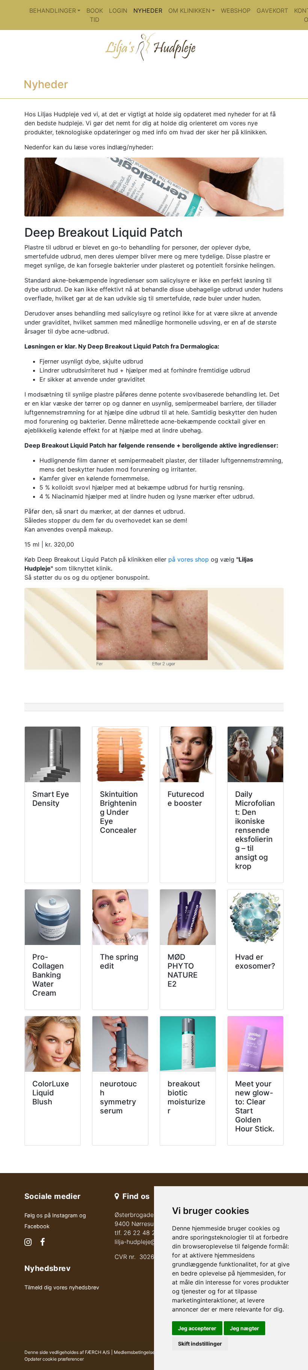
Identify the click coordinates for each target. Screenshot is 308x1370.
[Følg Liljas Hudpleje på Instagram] (28, 1243)
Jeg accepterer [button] (197, 1328)
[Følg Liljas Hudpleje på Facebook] (42, 1243)
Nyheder (147, 10)
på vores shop (188, 559)
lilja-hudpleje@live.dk (144, 1241)
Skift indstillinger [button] (200, 1343)
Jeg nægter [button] (244, 1328)
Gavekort (272, 10)
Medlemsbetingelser (135, 1352)
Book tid (94, 15)
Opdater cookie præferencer (54, 1359)
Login (118, 10)
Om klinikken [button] (189, 10)
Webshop (236, 10)
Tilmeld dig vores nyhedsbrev (61, 1287)
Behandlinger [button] (52, 10)
